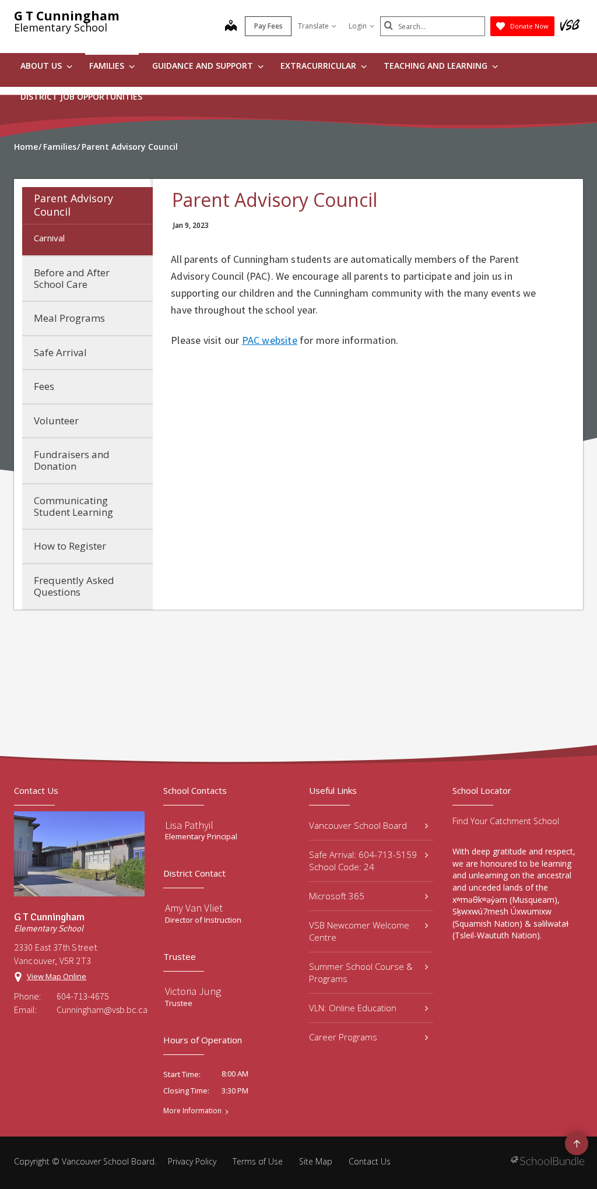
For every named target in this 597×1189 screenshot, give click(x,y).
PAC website (269, 340)
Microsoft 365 (336, 896)
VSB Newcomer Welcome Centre (359, 931)
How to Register (70, 546)
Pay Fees (268, 26)
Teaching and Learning (437, 65)
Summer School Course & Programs (361, 972)
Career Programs (343, 1037)
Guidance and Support (203, 65)
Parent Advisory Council (73, 205)
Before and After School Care (72, 278)
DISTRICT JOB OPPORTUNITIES (81, 96)
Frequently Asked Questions (74, 586)
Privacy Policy (192, 1161)
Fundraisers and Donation (72, 460)
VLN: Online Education (352, 1008)
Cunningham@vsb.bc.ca (101, 1009)
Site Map (315, 1161)
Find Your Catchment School (505, 820)
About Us (42, 65)
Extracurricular (319, 65)
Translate (313, 26)
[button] (137, 205)
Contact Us (370, 1161)
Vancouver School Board (358, 825)
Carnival (49, 238)
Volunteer (56, 420)
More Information (192, 1111)
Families (108, 65)
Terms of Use (258, 1161)
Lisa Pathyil (189, 825)
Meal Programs (69, 318)
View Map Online (56, 976)
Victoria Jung (193, 991)
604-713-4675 (83, 996)
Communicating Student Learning (73, 506)
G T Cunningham (67, 16)
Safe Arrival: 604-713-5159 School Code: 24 (363, 861)
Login (358, 26)
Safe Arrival (60, 352)
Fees (44, 386)
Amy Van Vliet (194, 907)
